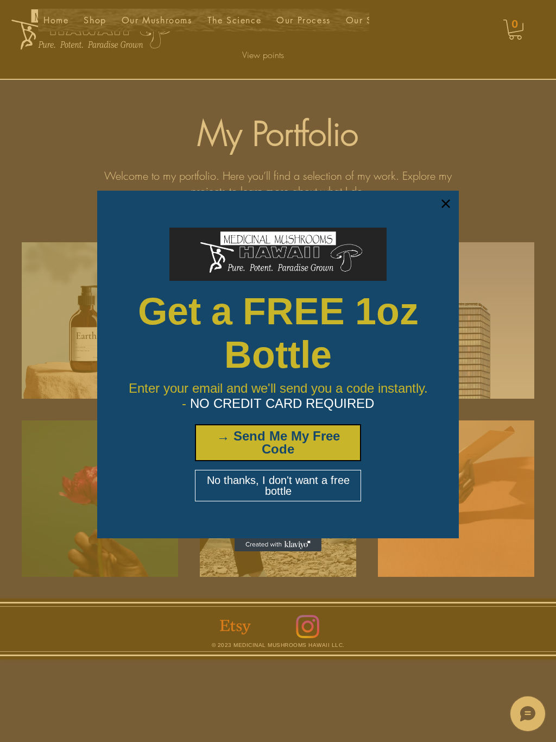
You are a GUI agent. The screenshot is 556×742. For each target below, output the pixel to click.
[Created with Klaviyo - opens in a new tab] (278, 544)
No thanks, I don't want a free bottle (278, 485)
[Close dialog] (445, 203)
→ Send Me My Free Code (278, 442)
